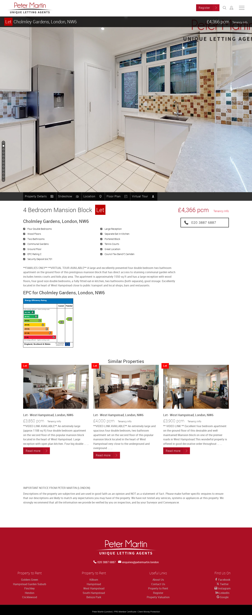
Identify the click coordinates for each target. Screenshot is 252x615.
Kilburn (93, 580)
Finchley (29, 588)
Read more (33, 451)
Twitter (224, 584)
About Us (158, 580)
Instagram (224, 588)
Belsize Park (93, 597)
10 (3, 173)
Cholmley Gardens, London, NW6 (41, 22)
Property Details (36, 196)
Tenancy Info (240, 22)
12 (3, 180)
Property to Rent (158, 588)
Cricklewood (29, 597)
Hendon (29, 593)
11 (3, 177)
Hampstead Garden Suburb (29, 584)
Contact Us (158, 584)
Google (224, 597)
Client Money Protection (149, 611)
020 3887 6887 (203, 222)
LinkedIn (223, 593)
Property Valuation (158, 597)
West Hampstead (93, 588)
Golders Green (29, 580)
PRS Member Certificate (125, 611)
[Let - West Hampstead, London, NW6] (56, 387)
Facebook (224, 580)
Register (204, 8)
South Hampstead (94, 593)
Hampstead (94, 584)
